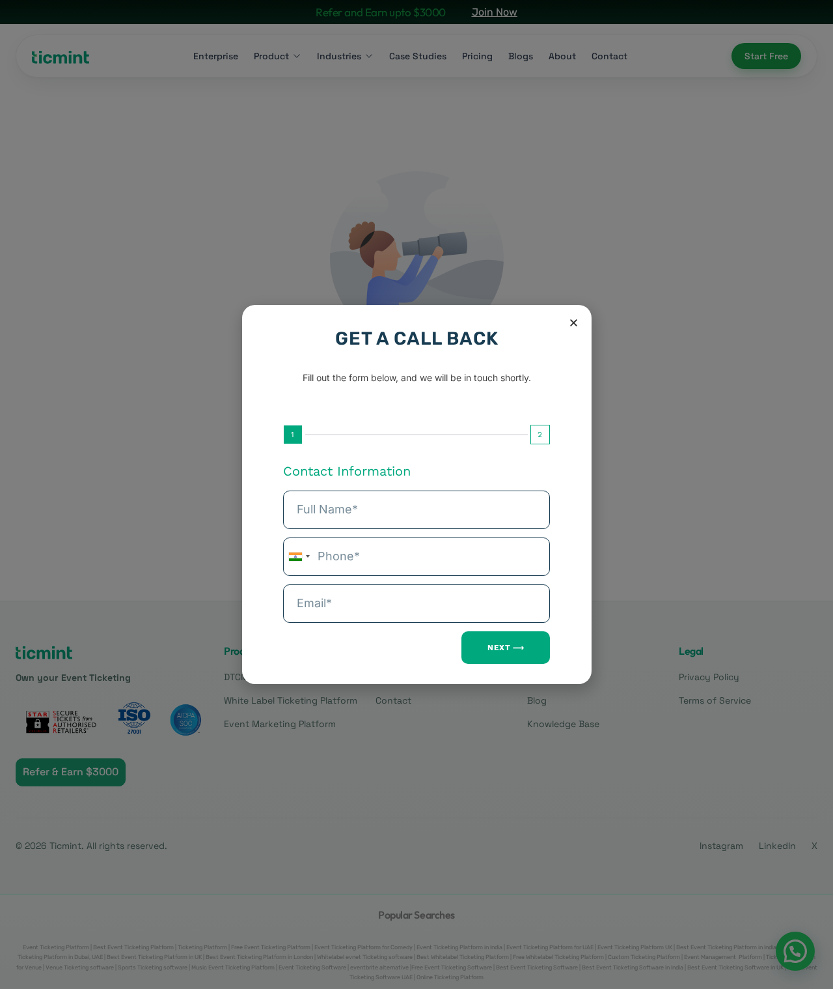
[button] (574, 323)
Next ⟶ (505, 647)
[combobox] (299, 556)
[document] (416, 494)
